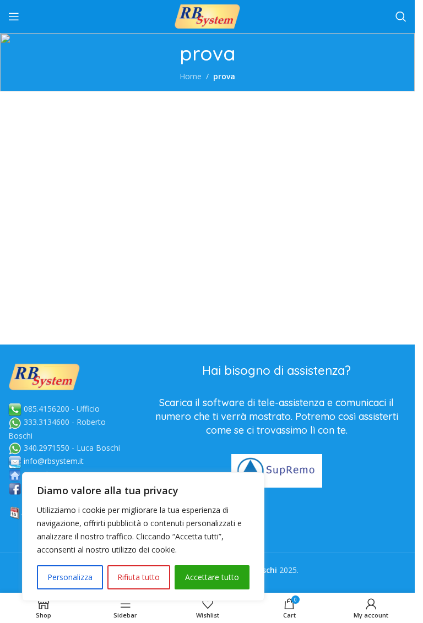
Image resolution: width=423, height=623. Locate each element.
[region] (143, 536)
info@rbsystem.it (54, 461)
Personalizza (70, 577)
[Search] (401, 17)
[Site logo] (207, 15)
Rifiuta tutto (138, 577)
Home (191, 76)
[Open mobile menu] (14, 17)
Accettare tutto (212, 577)
